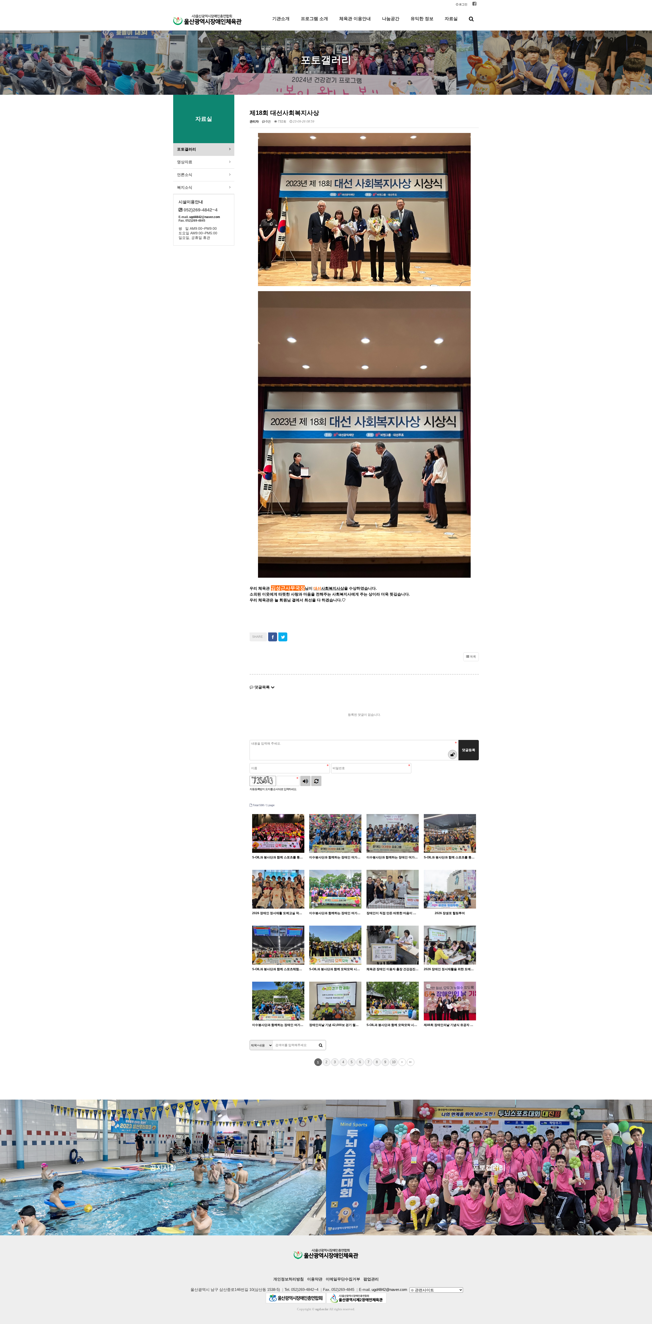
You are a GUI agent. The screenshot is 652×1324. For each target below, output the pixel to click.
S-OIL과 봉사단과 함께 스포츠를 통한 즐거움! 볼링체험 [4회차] (450, 857)
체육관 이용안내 (355, 18)
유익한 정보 (422, 18)
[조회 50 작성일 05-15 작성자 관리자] (450, 945)
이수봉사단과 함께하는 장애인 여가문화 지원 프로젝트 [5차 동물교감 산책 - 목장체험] (278, 1025)
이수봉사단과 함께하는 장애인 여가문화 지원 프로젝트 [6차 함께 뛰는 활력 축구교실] (335, 913)
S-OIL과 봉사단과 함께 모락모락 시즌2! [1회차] (392, 1025)
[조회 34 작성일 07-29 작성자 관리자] (392, 833)
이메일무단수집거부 (343, 1279)
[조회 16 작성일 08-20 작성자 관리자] (278, 833)
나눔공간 (390, 18)
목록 (472, 656)
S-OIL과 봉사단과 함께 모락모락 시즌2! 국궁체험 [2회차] (335, 969)
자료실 (451, 18)
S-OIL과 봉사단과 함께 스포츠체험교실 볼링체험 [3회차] (278, 969)
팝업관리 (371, 1279)
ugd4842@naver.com (204, 217)
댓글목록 (262, 687)
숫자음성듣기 (305, 781)
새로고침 (316, 781)
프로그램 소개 (314, 18)
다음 (402, 1062)
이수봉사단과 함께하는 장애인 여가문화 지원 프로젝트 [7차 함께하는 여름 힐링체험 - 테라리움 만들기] (392, 857)
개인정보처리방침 (288, 1279)
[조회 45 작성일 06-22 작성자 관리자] (278, 945)
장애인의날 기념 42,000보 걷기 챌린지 (335, 1025)
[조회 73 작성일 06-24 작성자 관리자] (392, 889)
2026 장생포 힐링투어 (450, 913)
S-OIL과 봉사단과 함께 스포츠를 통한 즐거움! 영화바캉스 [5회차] (278, 857)
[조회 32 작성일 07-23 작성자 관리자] (278, 889)
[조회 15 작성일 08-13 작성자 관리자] (335, 833)
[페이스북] (474, 4)
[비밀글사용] (452, 754)
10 (394, 1062)
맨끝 (410, 1062)
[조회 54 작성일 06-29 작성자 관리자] (335, 889)
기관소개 (281, 18)
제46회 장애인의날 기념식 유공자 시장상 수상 (450, 1025)
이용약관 (314, 1279)
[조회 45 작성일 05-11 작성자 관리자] (278, 1001)
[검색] (321, 1045)
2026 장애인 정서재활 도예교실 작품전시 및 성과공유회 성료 (278, 913)
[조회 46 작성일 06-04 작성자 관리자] (335, 945)
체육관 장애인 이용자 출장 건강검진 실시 (392, 969)
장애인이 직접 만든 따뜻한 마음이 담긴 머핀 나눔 (392, 913)
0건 (268, 121)
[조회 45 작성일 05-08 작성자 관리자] (392, 1001)
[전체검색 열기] (471, 19)
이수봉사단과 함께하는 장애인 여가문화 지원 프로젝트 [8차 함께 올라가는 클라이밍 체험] (335, 857)
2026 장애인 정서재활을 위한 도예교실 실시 (450, 969)
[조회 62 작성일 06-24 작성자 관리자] (450, 889)
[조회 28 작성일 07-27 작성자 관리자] (450, 833)
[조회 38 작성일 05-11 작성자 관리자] (335, 1001)
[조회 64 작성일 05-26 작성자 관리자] (392, 945)
